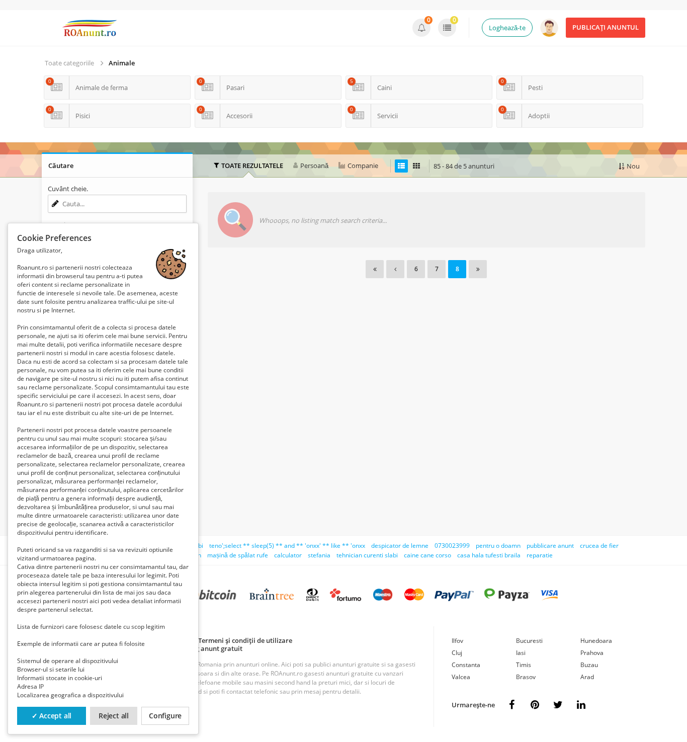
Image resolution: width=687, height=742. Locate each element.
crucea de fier (599, 545)
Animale (122, 62)
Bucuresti (529, 640)
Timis (523, 665)
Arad (587, 677)
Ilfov (457, 640)
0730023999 (452, 545)
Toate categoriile (69, 62)
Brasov (526, 677)
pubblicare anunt (550, 545)
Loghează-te (507, 27)
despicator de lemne (399, 545)
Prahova (592, 652)
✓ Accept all (52, 715)
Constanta (466, 665)
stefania (319, 555)
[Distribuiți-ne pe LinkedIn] (581, 705)
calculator (288, 555)
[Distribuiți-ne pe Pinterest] (535, 705)
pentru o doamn (498, 545)
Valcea (461, 677)
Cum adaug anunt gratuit (203, 648)
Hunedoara (596, 640)
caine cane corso (427, 555)
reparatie (540, 555)
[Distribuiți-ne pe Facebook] (511, 705)
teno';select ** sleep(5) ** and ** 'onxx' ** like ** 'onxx (287, 545)
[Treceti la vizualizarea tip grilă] (416, 166)
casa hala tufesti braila (489, 555)
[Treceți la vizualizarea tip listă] (401, 166)
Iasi (521, 652)
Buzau (589, 665)
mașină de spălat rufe (237, 555)
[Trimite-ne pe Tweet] (558, 705)
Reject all (114, 715)
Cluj (457, 652)
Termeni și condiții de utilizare (245, 640)
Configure (165, 715)
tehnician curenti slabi (367, 555)
